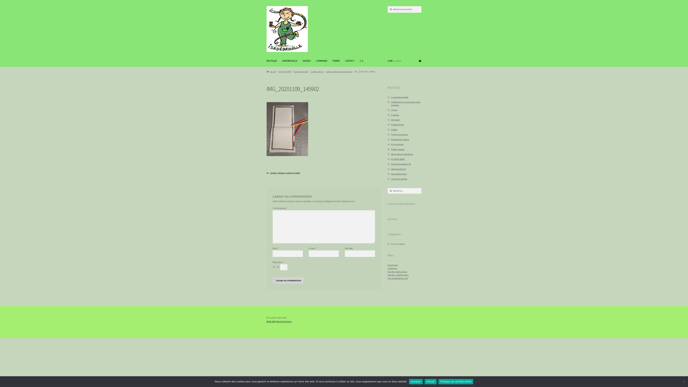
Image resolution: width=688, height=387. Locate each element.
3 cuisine (395, 115)
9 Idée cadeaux (397, 149)
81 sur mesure (397, 144)
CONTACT (350, 60)
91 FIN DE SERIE (284, 71)
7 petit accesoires (399, 134)
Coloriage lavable (300, 71)
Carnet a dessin (317, 71)
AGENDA (307, 60)
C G (361, 60)
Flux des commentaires (398, 275)
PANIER (336, 60)
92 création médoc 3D (401, 164)
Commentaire (280, 208)
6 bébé (394, 129)
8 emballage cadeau (400, 139)
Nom (276, 248)
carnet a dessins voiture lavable (339, 71)
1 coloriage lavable (399, 97)
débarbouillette (398, 169)
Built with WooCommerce (279, 321)
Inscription (393, 265)
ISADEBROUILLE (289, 60)
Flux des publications (397, 272)
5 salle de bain (397, 124)
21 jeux (394, 110)
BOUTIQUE (272, 60)
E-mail (312, 248)
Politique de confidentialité (455, 381)
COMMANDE (322, 60)
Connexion (392, 268)
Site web (349, 248)
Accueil (273, 71)
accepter (416, 381)
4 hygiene (395, 120)
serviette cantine (399, 179)
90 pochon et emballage (402, 154)
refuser (430, 381)
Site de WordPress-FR (398, 278)
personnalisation (399, 174)
